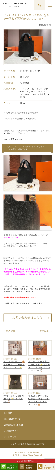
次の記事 (44, 331)
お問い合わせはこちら (27, 317)
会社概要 (8, 413)
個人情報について (12, 419)
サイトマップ (10, 437)
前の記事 (10, 331)
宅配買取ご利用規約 (13, 425)
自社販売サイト (11, 431)
